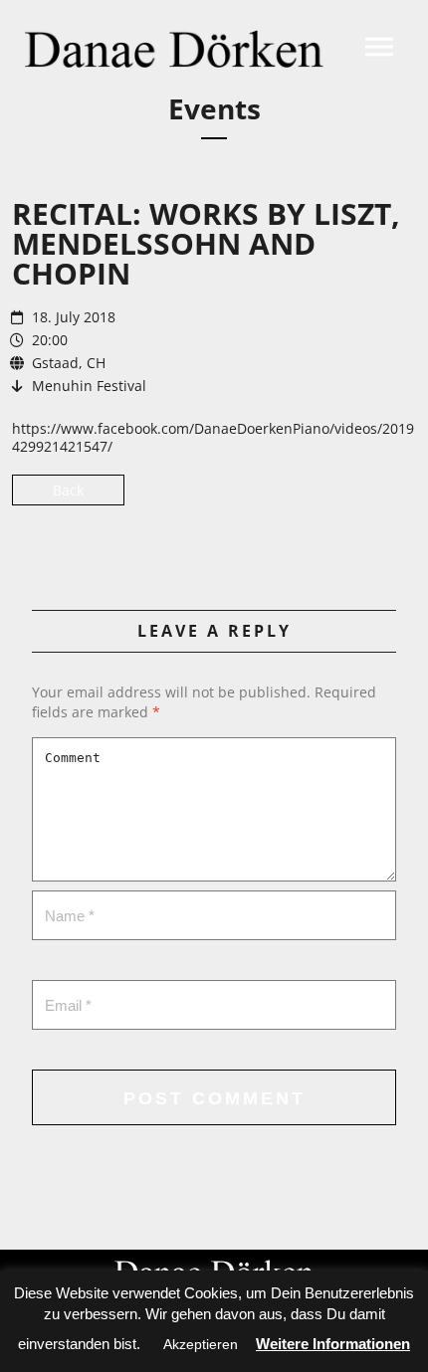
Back (68, 490)
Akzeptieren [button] (200, 1344)
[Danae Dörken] (174, 49)
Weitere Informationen (333, 1343)
